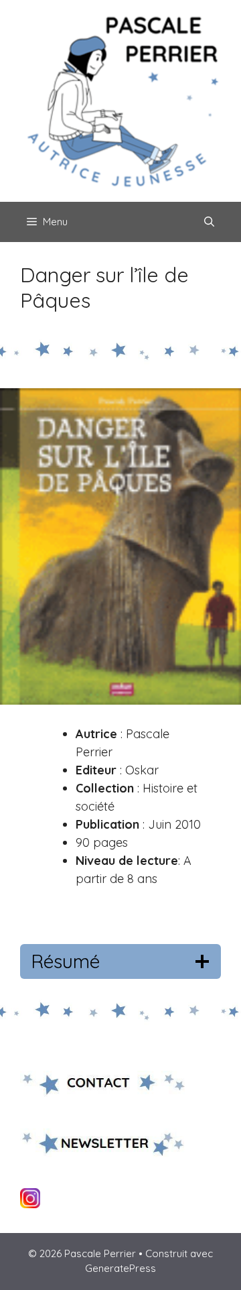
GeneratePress (120, 1268)
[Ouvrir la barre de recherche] (209, 222)
